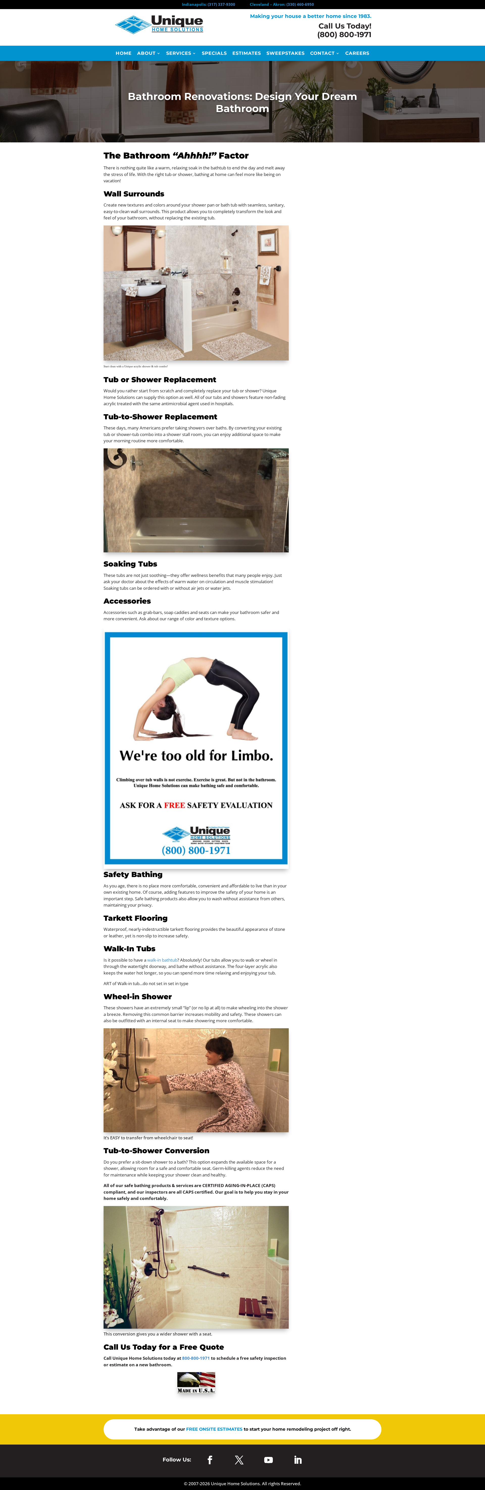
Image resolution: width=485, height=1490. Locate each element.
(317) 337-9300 (221, 4)
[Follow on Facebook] (210, 1460)
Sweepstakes (285, 54)
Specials (214, 54)
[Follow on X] (239, 1460)
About (146, 54)
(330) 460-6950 (300, 4)
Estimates (246, 54)
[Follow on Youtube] (268, 1460)
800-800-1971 (196, 1358)
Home (124, 54)
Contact (322, 54)
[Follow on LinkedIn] (297, 1460)
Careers (357, 54)
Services (178, 54)
